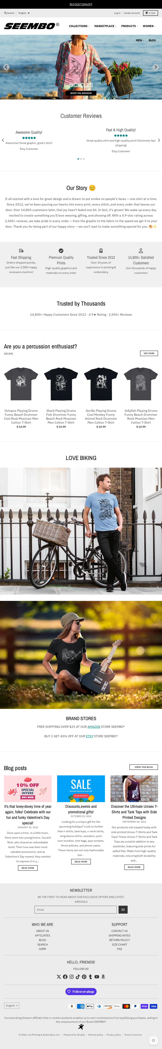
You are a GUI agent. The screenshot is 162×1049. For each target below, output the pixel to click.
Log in (117, 12)
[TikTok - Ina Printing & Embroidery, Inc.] (77, 976)
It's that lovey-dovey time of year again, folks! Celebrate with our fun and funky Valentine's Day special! (27, 815)
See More (149, 353)
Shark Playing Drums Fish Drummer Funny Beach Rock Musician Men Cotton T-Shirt (61, 416)
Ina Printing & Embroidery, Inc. (44, 1034)
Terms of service (133, 1034)
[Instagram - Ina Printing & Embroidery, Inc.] (71, 976)
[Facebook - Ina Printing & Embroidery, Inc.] (65, 976)
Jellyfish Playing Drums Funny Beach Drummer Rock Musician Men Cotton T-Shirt (140, 416)
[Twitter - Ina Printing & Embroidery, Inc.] (59, 976)
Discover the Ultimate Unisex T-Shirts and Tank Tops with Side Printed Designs (134, 812)
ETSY (89, 736)
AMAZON (94, 727)
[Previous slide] (6, 67)
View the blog (144, 767)
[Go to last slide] (3, 140)
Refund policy (95, 1034)
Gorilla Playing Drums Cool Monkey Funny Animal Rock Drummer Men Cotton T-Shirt (101, 416)
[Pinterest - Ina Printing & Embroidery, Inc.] (84, 976)
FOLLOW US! (81, 969)
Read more (28, 868)
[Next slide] (156, 67)
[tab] (78, 159)
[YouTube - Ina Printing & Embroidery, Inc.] (96, 976)
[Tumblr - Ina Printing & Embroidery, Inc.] (90, 976)
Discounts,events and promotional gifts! (81, 809)
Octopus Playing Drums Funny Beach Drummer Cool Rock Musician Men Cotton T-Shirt (21, 416)
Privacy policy (113, 1034)
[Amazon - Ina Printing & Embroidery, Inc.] (103, 976)
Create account (132, 12)
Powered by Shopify (74, 1034)
